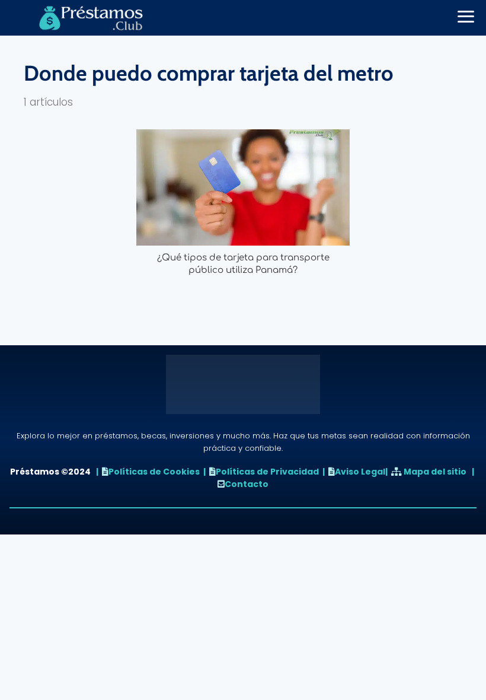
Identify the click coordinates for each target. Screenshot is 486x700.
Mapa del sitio (435, 472)
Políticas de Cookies (154, 472)
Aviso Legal (360, 472)
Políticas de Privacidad (267, 472)
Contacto (246, 484)
